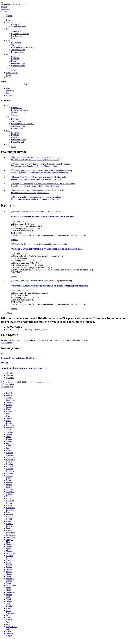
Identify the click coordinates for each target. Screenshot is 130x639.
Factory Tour (16, 24)
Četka (13, 70)
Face (8, 54)
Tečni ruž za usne (18, 50)
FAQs (8, 75)
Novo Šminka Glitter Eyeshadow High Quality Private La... (35, 186)
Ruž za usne (16, 43)
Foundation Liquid (18, 63)
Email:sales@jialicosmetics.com (14, 4)
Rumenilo (15, 56)
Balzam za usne (17, 52)
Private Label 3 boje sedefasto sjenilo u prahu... (30, 193)
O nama (9, 22)
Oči (7, 29)
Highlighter (15, 59)
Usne (8, 40)
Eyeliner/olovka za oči (20, 34)
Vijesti (8, 77)
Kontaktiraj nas (12, 72)
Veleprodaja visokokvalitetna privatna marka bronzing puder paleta (47, 248)
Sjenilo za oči (16, 31)
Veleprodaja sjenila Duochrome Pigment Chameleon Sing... (35, 166)
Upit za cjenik (6, 342)
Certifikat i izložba (18, 27)
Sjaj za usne (16, 45)
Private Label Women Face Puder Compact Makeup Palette (35, 159)
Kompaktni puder (18, 66)
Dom (8, 20)
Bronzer (14, 61)
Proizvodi (10, 91)
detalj (16, 240)
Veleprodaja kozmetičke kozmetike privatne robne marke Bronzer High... (40, 173)
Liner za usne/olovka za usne (22, 47)
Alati (8, 68)
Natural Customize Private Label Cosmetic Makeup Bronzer (42, 216)
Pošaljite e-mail (7, 386)
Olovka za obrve (18, 36)
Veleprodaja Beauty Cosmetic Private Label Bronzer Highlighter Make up (49, 285)
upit (12, 240)
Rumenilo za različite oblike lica (17, 358)
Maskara (14, 38)
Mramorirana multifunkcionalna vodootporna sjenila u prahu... (36, 199)
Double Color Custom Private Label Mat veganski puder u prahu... (38, 179)
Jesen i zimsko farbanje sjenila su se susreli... (24, 368)
